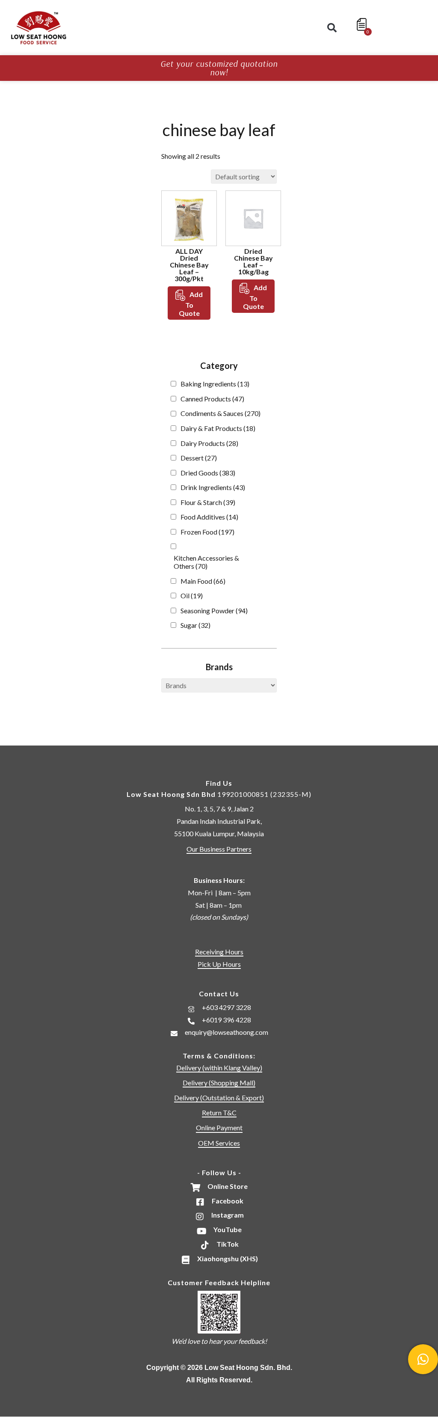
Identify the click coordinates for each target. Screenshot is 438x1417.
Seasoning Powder (214, 610)
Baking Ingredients (215, 384)
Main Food (203, 581)
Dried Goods (208, 473)
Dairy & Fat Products (218, 428)
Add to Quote (191, 303)
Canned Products (212, 399)
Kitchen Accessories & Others (206, 562)
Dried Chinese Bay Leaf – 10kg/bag (253, 261)
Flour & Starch (208, 502)
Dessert (199, 458)
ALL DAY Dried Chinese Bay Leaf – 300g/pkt (189, 264)
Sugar (195, 625)
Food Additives (209, 517)
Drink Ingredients (213, 487)
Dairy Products (209, 443)
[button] (332, 28)
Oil (192, 595)
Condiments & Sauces (220, 413)
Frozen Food (207, 532)
